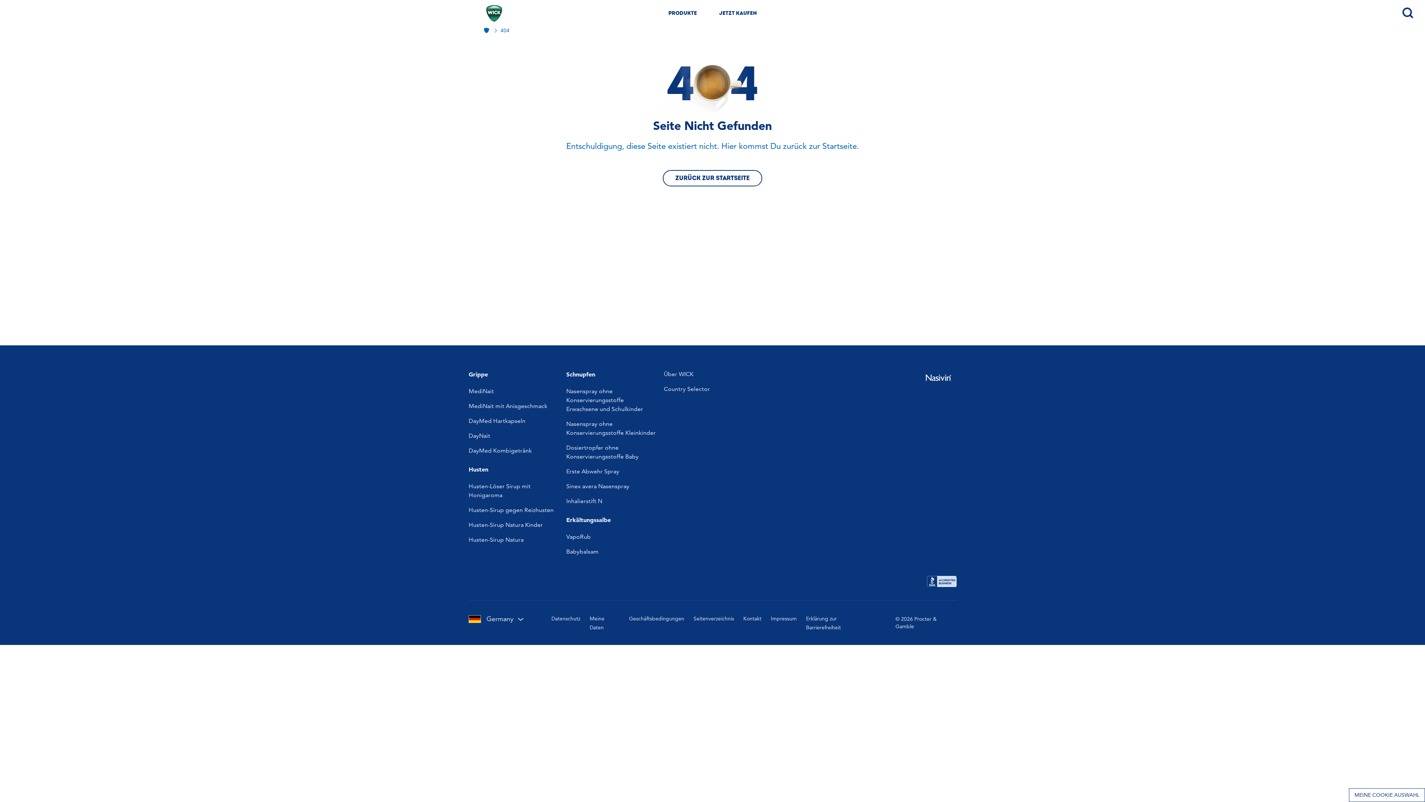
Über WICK (679, 374)
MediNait (481, 391)
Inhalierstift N (584, 501)
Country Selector (687, 388)
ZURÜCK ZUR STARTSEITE (712, 178)
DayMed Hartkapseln (497, 420)
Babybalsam (582, 551)
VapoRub (578, 536)
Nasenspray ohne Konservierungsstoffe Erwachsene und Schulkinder (604, 400)
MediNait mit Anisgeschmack (508, 406)
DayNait (479, 435)
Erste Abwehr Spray (592, 471)
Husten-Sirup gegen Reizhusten (511, 510)
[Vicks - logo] (494, 13)
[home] (487, 30)
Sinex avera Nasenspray (597, 486)
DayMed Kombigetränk (500, 450)
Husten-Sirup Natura (496, 539)
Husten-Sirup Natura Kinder (506, 524)
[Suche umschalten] (1407, 12)
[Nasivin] (938, 378)
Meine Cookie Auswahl (1386, 795)
